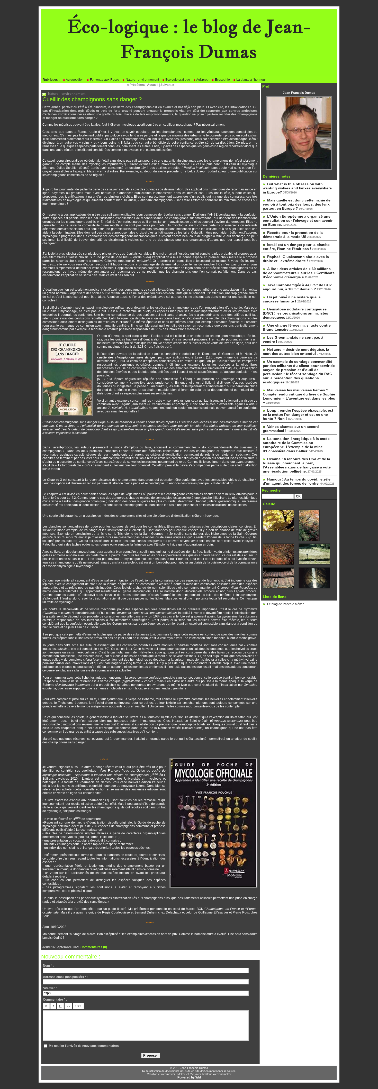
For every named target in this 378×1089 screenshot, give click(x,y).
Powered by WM (189, 1077)
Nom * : (48, 965)
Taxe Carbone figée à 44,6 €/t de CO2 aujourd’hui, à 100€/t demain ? (297, 287)
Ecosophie (222, 79)
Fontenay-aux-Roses (104, 79)
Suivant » (167, 85)
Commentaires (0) (93, 947)
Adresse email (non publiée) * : (65, 977)
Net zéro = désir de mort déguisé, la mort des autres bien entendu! (296, 351)
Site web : (50, 988)
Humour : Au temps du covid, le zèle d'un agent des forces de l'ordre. (296, 481)
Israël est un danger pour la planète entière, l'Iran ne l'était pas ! (296, 247)
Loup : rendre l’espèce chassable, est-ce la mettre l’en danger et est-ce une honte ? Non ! (299, 414)
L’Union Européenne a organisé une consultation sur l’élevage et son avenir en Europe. (297, 220)
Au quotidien (74, 79)
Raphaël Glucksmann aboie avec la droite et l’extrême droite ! (296, 259)
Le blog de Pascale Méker (285, 604)
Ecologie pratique (177, 79)
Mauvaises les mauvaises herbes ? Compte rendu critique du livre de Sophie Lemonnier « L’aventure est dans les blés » (299, 396)
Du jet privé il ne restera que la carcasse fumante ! (292, 299)
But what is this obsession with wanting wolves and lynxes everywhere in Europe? (297, 188)
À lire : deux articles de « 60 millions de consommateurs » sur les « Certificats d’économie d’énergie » (299, 273)
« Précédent (136, 85)
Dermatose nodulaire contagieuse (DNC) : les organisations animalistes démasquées (295, 313)
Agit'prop (202, 79)
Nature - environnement (142, 79)
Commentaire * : (55, 999)
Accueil (152, 85)
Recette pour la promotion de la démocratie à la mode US (293, 234)
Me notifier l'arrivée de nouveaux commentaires (84, 1046)
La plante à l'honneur (251, 79)
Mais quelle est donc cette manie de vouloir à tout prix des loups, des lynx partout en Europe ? (296, 204)
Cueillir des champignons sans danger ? (92, 99)
